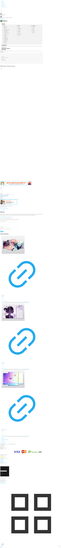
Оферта (3, 438)
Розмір (2, 296)
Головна (3, 56)
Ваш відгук (1, 227)
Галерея (3, 58)
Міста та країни (4, 59)
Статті (2, 440)
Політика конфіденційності (5, 439)
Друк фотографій (4, 441)
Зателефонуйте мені (2, 19)
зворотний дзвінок (4, 206)
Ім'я (1, 228)
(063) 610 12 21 (2, 18)
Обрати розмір (3, 369)
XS (3, 297)
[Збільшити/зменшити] (2, 546)
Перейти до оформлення (3, 482)
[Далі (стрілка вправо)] (1, 547)
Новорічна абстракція (4, 429)
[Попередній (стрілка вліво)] (0, 547)
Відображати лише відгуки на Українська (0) (5, 216)
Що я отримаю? (6, 208)
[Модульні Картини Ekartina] (3, 21)
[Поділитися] (1, 546)
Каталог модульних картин (5, 57)
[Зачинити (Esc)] (0, 546)
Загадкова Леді (3, 362)
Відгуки (3, 209)
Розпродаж (3, 437)
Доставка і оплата (2, 208)
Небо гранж (3, 295)
